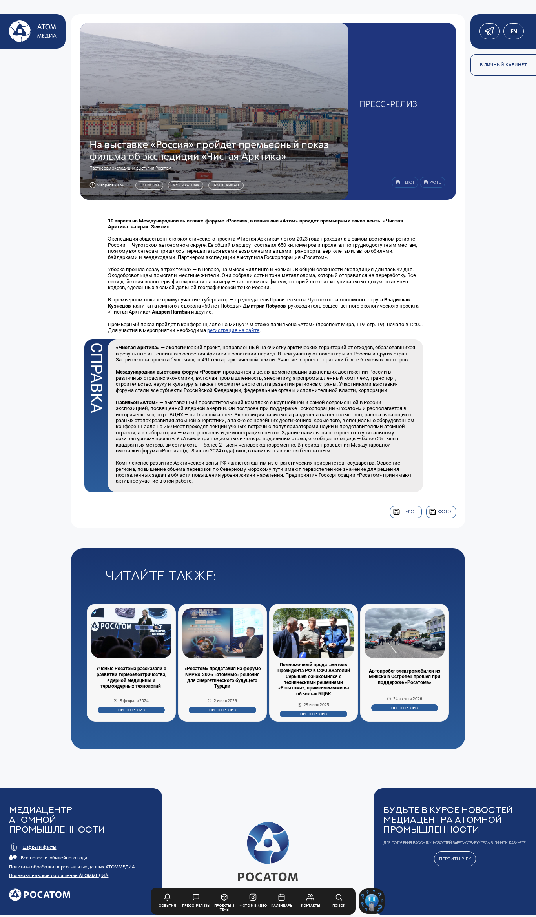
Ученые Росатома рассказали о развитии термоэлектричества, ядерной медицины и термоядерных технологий (131, 677)
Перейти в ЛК (455, 859)
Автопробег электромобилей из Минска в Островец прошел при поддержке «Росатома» (404, 676)
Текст (410, 511)
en (513, 31)
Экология (149, 185)
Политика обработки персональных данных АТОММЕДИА (72, 867)
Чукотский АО (226, 185)
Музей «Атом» (186, 185)
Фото (444, 511)
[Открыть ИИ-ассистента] (371, 901)
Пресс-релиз (131, 710)
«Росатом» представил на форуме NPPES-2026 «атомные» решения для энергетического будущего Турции (222, 677)
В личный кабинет (503, 65)
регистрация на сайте (233, 330)
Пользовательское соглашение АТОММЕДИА (58, 875)
